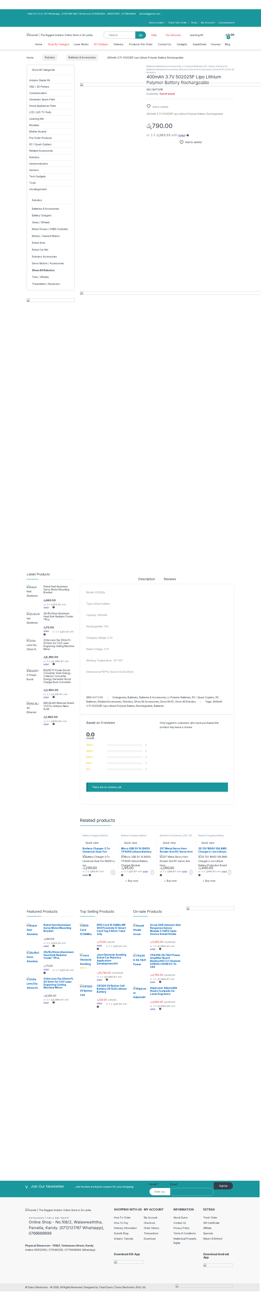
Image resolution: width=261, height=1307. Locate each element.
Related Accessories (167, 69)
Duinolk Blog (121, 1233)
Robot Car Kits (40, 249)
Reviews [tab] (170, 579)
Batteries (151, 66)
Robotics (50, 57)
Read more (113, 872)
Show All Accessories (200, 69)
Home (38, 44)
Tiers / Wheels (40, 276)
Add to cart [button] (152, 872)
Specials (208, 1233)
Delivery (118, 44)
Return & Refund (212, 1238)
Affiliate (207, 1227)
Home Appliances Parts (42, 105)
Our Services (173, 35)
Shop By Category (58, 44)
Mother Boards (37, 131)
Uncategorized (38, 189)
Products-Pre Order (140, 44)
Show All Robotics (185, 701)
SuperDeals (199, 44)
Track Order (210, 1217)
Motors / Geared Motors (46, 235)
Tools (32, 182)
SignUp (223, 1185)
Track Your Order (177, 22)
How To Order (122, 1217)
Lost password (226, 22)
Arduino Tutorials (123, 1238)
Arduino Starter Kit (39, 80)
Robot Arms (38, 242)
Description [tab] (146, 579)
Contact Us (164, 44)
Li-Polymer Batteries (192, 66)
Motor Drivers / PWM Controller (50, 229)
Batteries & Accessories (82, 57)
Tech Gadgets (37, 176)
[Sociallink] (59, 1258)
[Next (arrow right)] (255, 650)
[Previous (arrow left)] (6, 650)
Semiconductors (38, 163)
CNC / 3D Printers (39, 86)
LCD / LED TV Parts (40, 112)
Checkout (149, 1222)
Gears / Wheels (41, 222)
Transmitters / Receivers (46, 283)
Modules (34, 125)
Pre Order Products (40, 137)
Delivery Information (125, 1227)
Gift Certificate (211, 1222)
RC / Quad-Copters (214, 66)
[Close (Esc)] (257, 13)
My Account (207, 22)
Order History (151, 1227)
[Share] (249, 13)
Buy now (133, 880)
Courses (216, 44)
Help (154, 35)
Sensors (34, 170)
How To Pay (121, 1222)
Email (153, 1184)
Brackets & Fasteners (170, 835)
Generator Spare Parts (42, 99)
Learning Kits (36, 118)
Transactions (151, 1233)
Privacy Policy (181, 1227)
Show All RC (218, 69)
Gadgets (182, 44)
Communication (38, 93)
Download (150, 1238)
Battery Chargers (91, 835)
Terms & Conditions (184, 1233)
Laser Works (81, 44)
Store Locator (156, 22)
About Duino (180, 1217)
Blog (227, 44)
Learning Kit (196, 35)
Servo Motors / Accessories (48, 263)
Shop (194, 22)
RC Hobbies (101, 44)
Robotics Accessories (44, 256)
